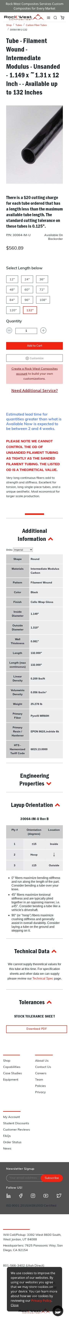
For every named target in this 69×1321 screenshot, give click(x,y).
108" (43, 300)
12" (12, 279)
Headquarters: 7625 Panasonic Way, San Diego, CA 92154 (33, 1248)
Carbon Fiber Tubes (36, 25)
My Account (11, 1117)
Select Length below (24, 268)
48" (12, 289)
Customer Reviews (16, 1129)
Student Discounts (16, 1123)
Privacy (40, 1092)
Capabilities (11, 1067)
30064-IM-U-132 (18, 29)
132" (30, 310)
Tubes (19, 25)
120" (13, 310)
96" (27, 300)
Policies (40, 1086)
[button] (34, 535)
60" (27, 289)
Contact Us (43, 1067)
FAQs (7, 1136)
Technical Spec (42, 978)
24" (27, 279)
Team (39, 1079)
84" (12, 300)
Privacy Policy (41, 1300)
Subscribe (52, 1178)
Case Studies (12, 1073)
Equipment (10, 1079)
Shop (9, 25)
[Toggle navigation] (48, 17)
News (7, 1148)
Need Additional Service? (34, 390)
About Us (41, 1060)
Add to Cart (34, 346)
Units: (9, 549)
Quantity (14, 321)
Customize (37, 358)
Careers (40, 1073)
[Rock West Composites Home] (24, 19)
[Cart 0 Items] (62, 17)
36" (42, 279)
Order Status (12, 1142)
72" (42, 289)
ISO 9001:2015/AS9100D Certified (31, 1205)
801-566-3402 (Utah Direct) (23, 1265)
